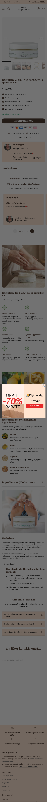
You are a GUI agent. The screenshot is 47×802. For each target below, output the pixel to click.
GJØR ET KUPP (34, 406)
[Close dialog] (43, 385)
